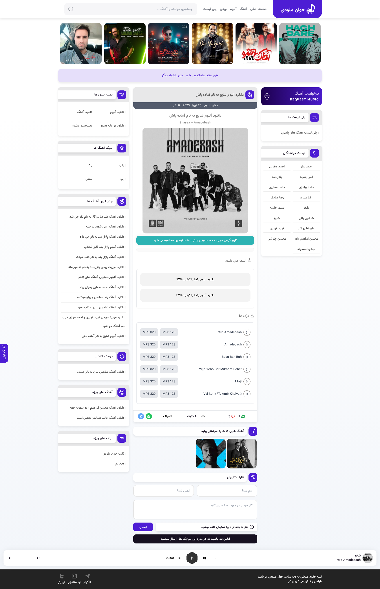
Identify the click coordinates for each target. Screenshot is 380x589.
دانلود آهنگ (84, 112)
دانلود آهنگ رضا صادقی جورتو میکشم (100, 297)
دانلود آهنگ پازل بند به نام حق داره (102, 236)
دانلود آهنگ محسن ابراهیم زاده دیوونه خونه (96, 407)
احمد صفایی (277, 166)
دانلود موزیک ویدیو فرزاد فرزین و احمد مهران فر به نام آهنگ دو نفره (93, 321)
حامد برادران (306, 187)
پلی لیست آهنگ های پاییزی (299, 132)
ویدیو (223, 9)
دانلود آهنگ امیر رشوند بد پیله (105, 226)
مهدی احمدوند (306, 249)
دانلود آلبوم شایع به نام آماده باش (220, 94)
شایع (277, 218)
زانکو (306, 207)
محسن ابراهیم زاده (306, 238)
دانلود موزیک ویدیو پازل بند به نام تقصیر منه (96, 267)
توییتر (61, 582)
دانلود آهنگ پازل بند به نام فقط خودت (100, 257)
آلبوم (233, 9)
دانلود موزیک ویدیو (112, 125)
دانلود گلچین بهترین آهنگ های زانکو (101, 277)
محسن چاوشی (277, 238)
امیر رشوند (306, 176)
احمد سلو (306, 166)
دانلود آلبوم (117, 112)
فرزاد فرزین (277, 228)
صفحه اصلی (258, 9)
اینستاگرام (74, 582)
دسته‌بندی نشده (82, 125)
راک (90, 165)
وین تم (119, 463)
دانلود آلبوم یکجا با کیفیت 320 (195, 295)
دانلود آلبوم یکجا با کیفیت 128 (195, 279)
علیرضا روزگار (306, 228)
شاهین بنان (306, 218)
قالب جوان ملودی (113, 453)
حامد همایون (277, 187)
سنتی (89, 178)
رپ (122, 178)
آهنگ (243, 9)
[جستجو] (70, 9)
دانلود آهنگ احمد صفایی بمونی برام (102, 287)
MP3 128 (169, 332)
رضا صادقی (277, 197)
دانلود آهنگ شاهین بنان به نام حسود (100, 307)
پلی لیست (210, 9)
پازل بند (277, 176)
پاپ (121, 165)
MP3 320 (149, 332)
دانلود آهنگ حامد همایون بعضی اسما (100, 417)
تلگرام (87, 582)
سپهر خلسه (277, 207)
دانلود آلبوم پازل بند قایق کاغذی (104, 246)
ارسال (143, 527)
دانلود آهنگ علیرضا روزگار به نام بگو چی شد (96, 216)
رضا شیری (306, 197)
